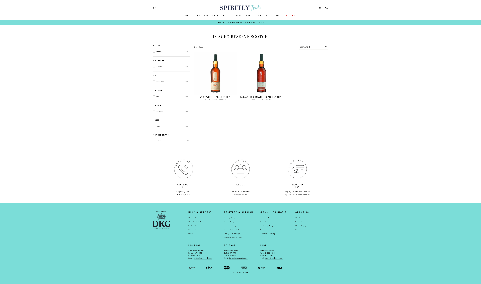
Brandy (237, 15)
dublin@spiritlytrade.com (274, 258)
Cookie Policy (265, 222)
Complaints (192, 230)
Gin (198, 15)
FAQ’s (190, 233)
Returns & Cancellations (233, 230)
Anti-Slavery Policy (266, 226)
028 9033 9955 (230, 255)
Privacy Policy (229, 222)
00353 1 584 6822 (267, 255)
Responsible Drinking (267, 233)
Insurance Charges (231, 226)
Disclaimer (263, 230)
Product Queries (194, 226)
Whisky (189, 15)
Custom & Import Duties (233, 237)
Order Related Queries (196, 222)
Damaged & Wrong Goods (234, 233)
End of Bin (290, 15)
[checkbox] (172, 51)
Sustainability (300, 222)
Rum (206, 15)
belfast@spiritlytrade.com (238, 258)
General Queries (194, 218)
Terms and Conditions (268, 218)
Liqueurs (249, 15)
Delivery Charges (230, 218)
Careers (298, 230)
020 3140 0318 (194, 255)
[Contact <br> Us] (184, 169)
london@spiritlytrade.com (203, 258)
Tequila (226, 15)
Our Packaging (301, 226)
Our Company (300, 218)
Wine (278, 15)
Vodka (215, 15)
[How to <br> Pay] (297, 169)
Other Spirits (265, 15)
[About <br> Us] (240, 169)
